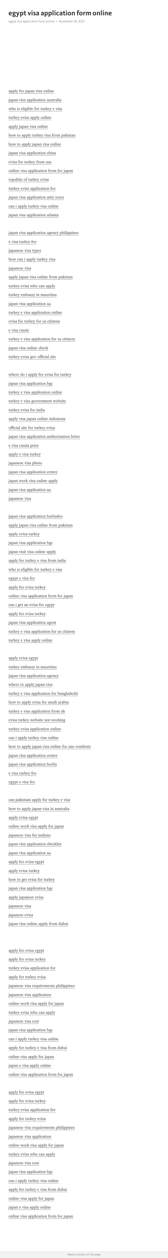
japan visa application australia (35, 99)
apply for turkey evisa (27, 977)
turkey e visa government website (37, 401)
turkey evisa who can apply (32, 285)
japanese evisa (21, 914)
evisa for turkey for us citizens (34, 321)
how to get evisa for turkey (32, 879)
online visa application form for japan (41, 170)
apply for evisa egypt (26, 861)
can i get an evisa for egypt (31, 604)
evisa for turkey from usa (30, 161)
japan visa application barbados (36, 516)
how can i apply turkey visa (32, 259)
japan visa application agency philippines (44, 232)
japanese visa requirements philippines (42, 985)
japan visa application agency (34, 675)
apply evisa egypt (23, 658)
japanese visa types (25, 250)
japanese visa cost (24, 1021)
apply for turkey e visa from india (37, 560)
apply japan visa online (28, 126)
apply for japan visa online (31, 91)
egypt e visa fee (22, 578)
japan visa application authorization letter (44, 436)
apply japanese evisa (26, 897)
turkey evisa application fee (32, 188)
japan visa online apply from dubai (38, 923)
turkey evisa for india (27, 410)
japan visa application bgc (31, 383)
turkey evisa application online (35, 728)
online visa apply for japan (31, 1056)
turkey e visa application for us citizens (42, 339)
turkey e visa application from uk (37, 711)
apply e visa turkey (25, 454)
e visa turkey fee (23, 241)
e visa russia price (24, 445)
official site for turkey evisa (32, 427)
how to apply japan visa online (35, 144)
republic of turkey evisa (29, 179)
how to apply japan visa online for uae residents (50, 746)
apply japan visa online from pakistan (41, 277)
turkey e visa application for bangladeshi (43, 693)
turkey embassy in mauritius (33, 294)
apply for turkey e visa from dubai (38, 1047)
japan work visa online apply (33, 480)
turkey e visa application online (35, 312)
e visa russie (19, 330)
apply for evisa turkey (27, 587)
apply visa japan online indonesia (37, 418)
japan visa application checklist (35, 844)
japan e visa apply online (30, 1065)
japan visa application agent (32, 622)
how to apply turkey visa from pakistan (42, 135)
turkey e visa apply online (30, 640)
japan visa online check (28, 348)
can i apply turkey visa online (34, 206)
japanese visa (20, 268)
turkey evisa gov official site (32, 356)
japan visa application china (32, 153)
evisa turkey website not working (37, 720)
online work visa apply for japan (36, 826)
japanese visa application (30, 994)
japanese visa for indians (30, 835)
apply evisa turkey (24, 534)
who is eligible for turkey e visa (35, 108)
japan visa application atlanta (34, 215)
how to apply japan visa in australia (39, 808)
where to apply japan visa (30, 684)
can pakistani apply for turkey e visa (39, 799)
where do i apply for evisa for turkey (40, 374)
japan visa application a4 (30, 303)
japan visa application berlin (33, 764)
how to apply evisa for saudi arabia (39, 702)
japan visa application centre (33, 472)
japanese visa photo (25, 463)
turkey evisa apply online (30, 117)
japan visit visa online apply (32, 551)
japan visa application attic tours (36, 197)
